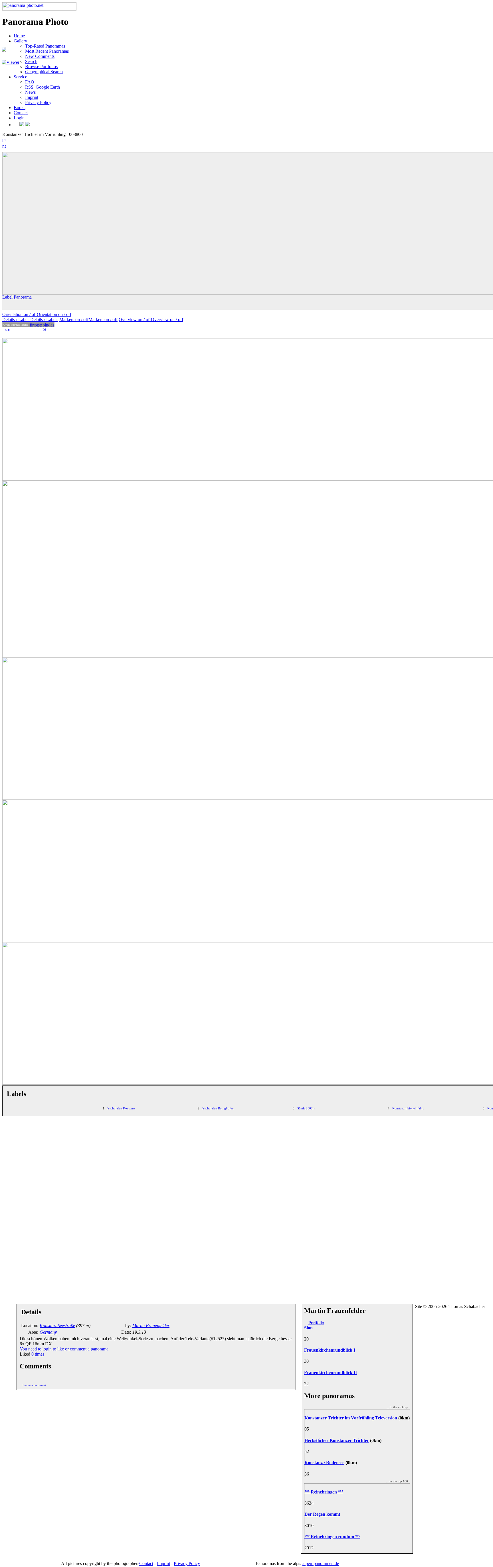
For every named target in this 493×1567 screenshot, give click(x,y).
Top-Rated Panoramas (45, 46)
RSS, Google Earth (42, 87)
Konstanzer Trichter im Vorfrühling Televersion (350, 1417)
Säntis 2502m (306, 1108)
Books (19, 107)
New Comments (39, 56)
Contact (21, 112)
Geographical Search (44, 71)
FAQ (29, 81)
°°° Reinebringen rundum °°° (332, 1536)
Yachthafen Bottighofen (218, 1108)
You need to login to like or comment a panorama (64, 1348)
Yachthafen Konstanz (121, 1108)
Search (31, 61)
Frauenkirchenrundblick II (330, 1372)
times (37, 1354)
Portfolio (316, 1322)
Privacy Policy (38, 102)
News (30, 92)
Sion (308, 1327)
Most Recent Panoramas (47, 51)
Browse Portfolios (41, 66)
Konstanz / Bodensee (324, 1462)
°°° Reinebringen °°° (323, 1492)
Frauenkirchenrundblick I (329, 1350)
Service (20, 76)
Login (19, 117)
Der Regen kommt (322, 1514)
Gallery (20, 40)
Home (19, 35)
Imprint (31, 97)
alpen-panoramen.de (320, 1563)
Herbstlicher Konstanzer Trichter (336, 1440)
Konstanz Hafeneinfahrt (408, 1108)
